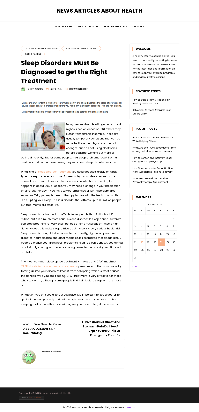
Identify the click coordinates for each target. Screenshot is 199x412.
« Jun (135, 266)
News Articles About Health (99, 10)
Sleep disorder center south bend (81, 48)
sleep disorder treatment (54, 172)
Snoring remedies (33, 54)
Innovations (64, 26)
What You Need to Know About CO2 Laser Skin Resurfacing (42, 328)
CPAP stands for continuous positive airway (49, 266)
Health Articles (35, 89)
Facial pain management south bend (41, 48)
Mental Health (88, 26)
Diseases (138, 26)
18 (142, 242)
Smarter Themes (35, 398)
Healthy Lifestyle (115, 26)
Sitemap (131, 407)
